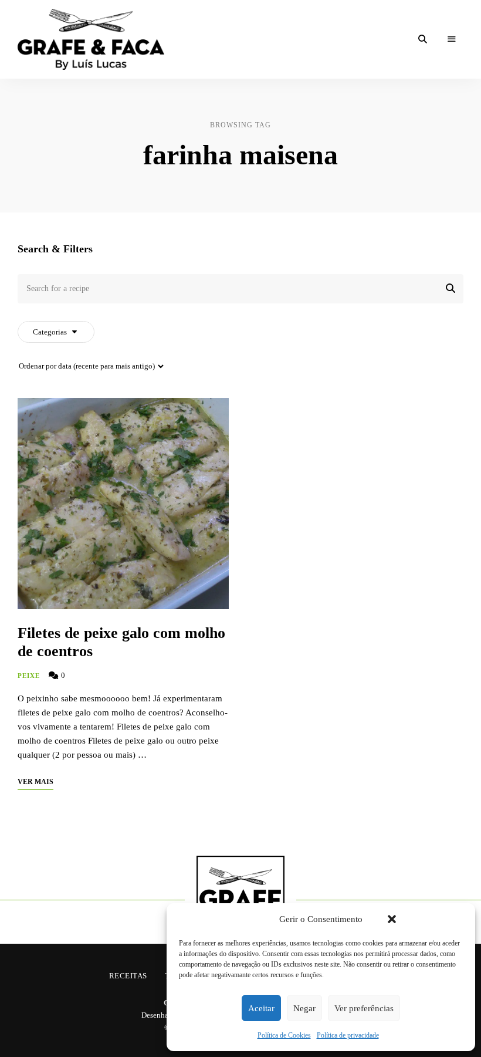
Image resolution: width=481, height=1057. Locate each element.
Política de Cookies (284, 1035)
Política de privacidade (348, 1035)
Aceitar (261, 1008)
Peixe (29, 675)
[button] (392, 919)
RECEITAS (128, 975)
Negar (304, 1008)
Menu (451, 39)
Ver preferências (364, 1008)
